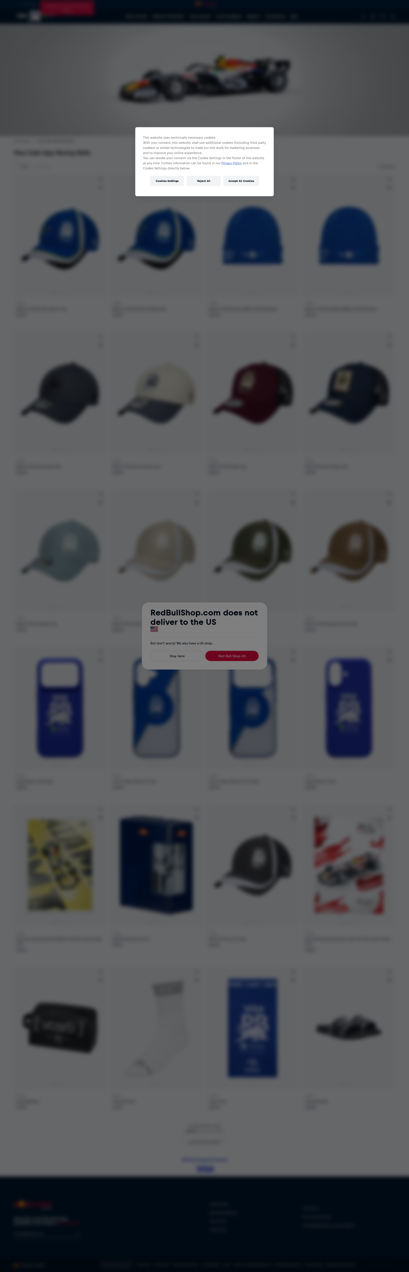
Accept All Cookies (241, 181)
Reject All (203, 181)
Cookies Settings (167, 181)
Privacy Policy (231, 163)
